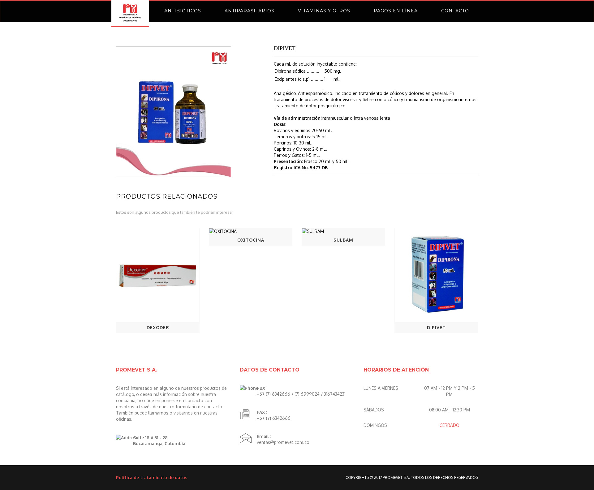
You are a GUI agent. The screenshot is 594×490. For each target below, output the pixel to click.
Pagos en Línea (396, 11)
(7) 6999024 (307, 394)
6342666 (281, 418)
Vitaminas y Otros (324, 11)
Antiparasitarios (249, 11)
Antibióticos (182, 11)
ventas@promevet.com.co (283, 442)
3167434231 (335, 394)
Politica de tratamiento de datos (151, 477)
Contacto (455, 11)
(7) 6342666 (278, 394)
